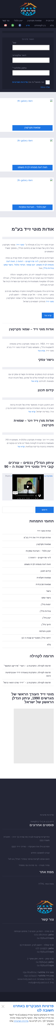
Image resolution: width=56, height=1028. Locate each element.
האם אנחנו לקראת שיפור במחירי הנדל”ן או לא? (29, 859)
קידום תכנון (46, 390)
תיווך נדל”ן (46, 624)
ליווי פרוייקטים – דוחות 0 (27, 261)
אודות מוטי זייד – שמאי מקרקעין (31, 329)
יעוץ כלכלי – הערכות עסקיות (38, 551)
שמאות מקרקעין (34, 20)
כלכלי (16, 265)
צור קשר (5, 20)
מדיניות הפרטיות (20, 82)
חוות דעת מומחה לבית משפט (37, 564)
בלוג (52, 25)
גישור (48, 591)
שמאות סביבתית (43, 584)
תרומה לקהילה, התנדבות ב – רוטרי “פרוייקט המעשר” (27, 666)
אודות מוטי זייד (44, 531)
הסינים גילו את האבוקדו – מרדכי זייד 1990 (30, 846)
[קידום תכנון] (28, 398)
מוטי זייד (20, 244)
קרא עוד (47, 315)
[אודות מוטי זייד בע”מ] (28, 238)
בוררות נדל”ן (48, 268)
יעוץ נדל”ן (46, 618)
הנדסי (22, 265)
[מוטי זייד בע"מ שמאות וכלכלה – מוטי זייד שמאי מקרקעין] (28, 9)
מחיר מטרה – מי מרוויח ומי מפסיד (34, 865)
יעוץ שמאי (30, 265)
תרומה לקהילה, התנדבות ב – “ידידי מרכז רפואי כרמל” (27, 682)
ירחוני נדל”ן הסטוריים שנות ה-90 (36, 638)
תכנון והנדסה (45, 631)
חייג (28, 25)
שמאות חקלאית (44, 577)
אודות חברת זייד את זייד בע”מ (37, 537)
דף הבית (50, 20)
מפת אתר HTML (46, 884)
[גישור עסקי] (28, 368)
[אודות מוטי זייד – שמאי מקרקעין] (28, 338)
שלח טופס (45, 87)
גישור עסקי (8, 265)
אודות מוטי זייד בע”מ (33, 229)
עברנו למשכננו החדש (40, 853)
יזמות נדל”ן (46, 604)
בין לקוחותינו (40, 25)
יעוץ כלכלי (18, 20)
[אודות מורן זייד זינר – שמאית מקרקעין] (28, 433)
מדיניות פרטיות (47, 815)
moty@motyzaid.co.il (38, 982)
